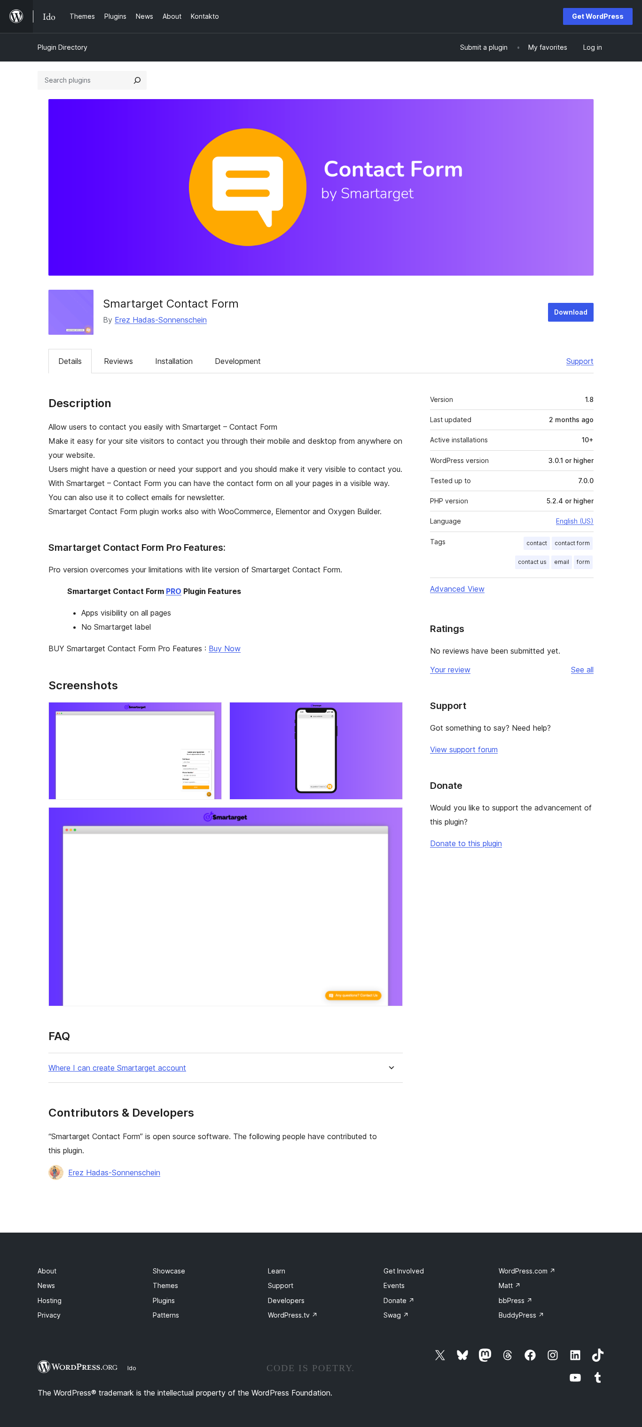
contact (536, 543)
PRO (173, 591)
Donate (399, 1300)
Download (570, 312)
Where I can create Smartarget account (117, 1068)
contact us (532, 561)
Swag (396, 1315)
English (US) (575, 521)
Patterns (166, 1315)
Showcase (169, 1271)
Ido (131, 1368)
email (561, 561)
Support (580, 361)
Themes (165, 1285)
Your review (450, 669)
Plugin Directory (62, 47)
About (47, 1271)
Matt (510, 1285)
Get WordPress (598, 16)
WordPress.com (527, 1271)
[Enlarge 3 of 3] (390, 820)
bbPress (515, 1300)
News (46, 1285)
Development (238, 361)
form (583, 561)
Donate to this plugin (466, 843)
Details (70, 361)
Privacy (49, 1315)
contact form (572, 543)
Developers (286, 1300)
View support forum (464, 749)
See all (582, 669)
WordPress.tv (293, 1315)
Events (394, 1285)
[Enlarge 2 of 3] (390, 714)
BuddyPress (521, 1315)
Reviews (118, 361)
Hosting (50, 1300)
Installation (174, 361)
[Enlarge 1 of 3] (209, 714)
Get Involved (404, 1271)
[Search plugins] (137, 80)
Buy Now (225, 648)
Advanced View (457, 589)
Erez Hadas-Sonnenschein (161, 319)
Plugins (164, 1300)
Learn (276, 1271)
